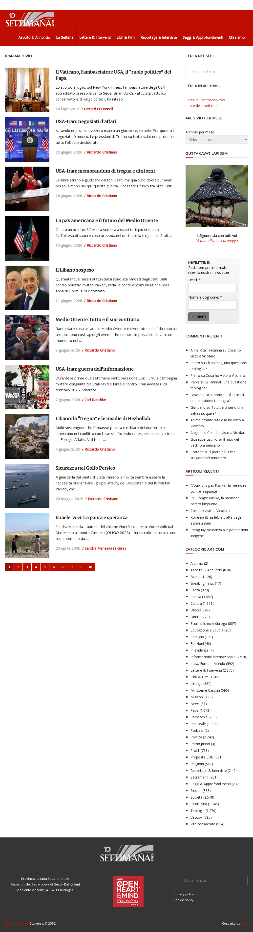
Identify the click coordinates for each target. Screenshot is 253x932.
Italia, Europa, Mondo (207, 663)
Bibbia (195, 576)
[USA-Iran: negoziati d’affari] (27, 139)
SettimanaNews (17, 923)
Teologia (197, 810)
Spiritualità (198, 804)
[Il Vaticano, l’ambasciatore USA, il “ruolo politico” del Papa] (27, 90)
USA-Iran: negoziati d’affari (86, 121)
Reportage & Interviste (159, 37)
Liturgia (196, 683)
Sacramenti (199, 777)
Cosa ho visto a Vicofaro (225, 375)
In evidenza (199, 650)
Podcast (197, 730)
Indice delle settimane (203, 105)
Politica (196, 737)
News (195, 703)
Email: (194, 279)
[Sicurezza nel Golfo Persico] (27, 486)
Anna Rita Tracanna (206, 350)
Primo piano (200, 743)
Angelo (196, 432)
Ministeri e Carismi (205, 690)
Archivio (196, 563)
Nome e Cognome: (205, 297)
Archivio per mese (200, 132)
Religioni (197, 763)
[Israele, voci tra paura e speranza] (27, 535)
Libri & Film (126, 37)
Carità (195, 590)
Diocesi (196, 610)
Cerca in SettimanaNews (205, 100)
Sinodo (196, 790)
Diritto (195, 616)
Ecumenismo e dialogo (208, 623)
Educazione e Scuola (206, 630)
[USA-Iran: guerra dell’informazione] (27, 387)
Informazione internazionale (212, 657)
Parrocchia (199, 717)
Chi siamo (237, 37)
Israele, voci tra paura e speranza (91, 517)
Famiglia (197, 636)
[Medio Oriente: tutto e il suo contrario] (27, 337)
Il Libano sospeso (75, 270)
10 (90, 567)
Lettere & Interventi (95, 37)
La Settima (64, 37)
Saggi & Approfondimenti (203, 37)
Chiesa (195, 596)
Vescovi (196, 817)
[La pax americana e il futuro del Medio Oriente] (27, 238)
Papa (194, 710)
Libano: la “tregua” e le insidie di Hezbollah (103, 418)
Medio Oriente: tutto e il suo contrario (97, 319)
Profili (195, 750)
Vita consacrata (202, 824)
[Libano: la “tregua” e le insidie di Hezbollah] (27, 436)
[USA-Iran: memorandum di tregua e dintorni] (27, 189)
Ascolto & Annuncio (34, 37)
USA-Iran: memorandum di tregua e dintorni (105, 171)
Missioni (197, 697)
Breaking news (202, 583)
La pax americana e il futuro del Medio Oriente (107, 220)
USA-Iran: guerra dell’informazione (95, 369)
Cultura (196, 603)
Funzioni (197, 643)
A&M (244, 923)
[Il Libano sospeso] (27, 288)
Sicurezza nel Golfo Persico (85, 468)
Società (196, 797)
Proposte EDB (201, 757)
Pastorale (198, 723)
